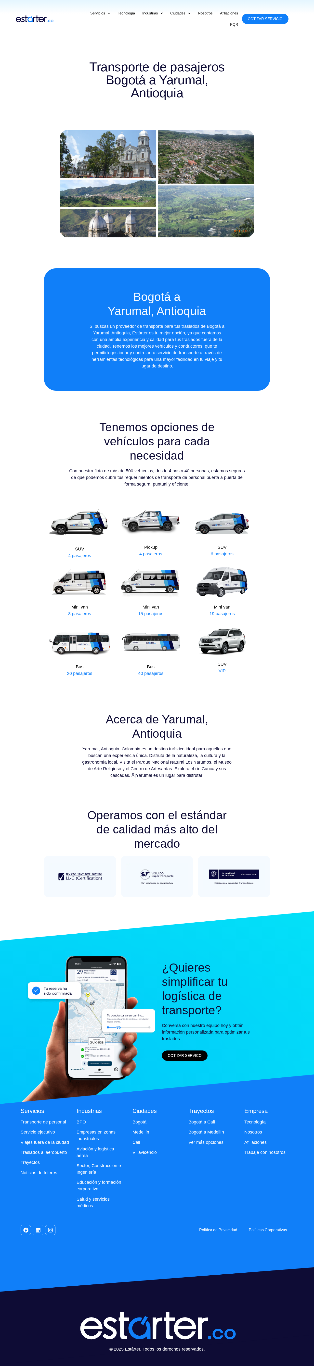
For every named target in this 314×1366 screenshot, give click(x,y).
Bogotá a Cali (201, 1122)
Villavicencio (144, 1152)
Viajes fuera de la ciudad (45, 1142)
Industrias (150, 13)
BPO (81, 1122)
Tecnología (126, 13)
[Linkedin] (38, 1230)
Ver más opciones (205, 1142)
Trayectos (30, 1162)
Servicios (97, 13)
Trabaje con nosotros (265, 1152)
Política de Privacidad (218, 1230)
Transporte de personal (43, 1122)
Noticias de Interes (39, 1172)
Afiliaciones (229, 13)
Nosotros (205, 13)
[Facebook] (26, 1230)
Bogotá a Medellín (206, 1132)
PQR (234, 24)
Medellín (140, 1132)
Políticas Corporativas (268, 1230)
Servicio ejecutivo (38, 1132)
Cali (136, 1142)
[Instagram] (50, 1230)
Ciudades (177, 13)
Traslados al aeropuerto (44, 1152)
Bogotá (139, 1122)
